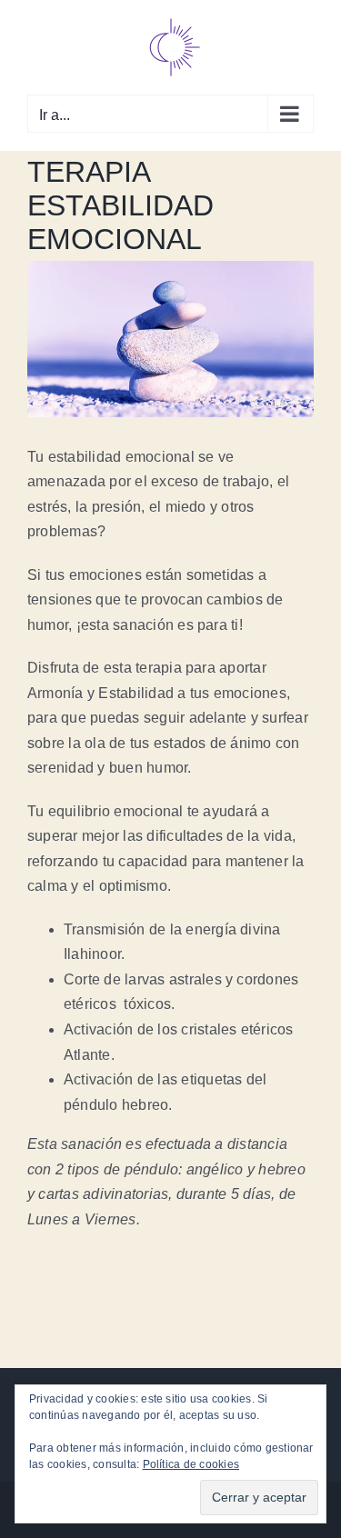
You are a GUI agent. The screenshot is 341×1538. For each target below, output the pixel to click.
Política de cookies (191, 1464)
